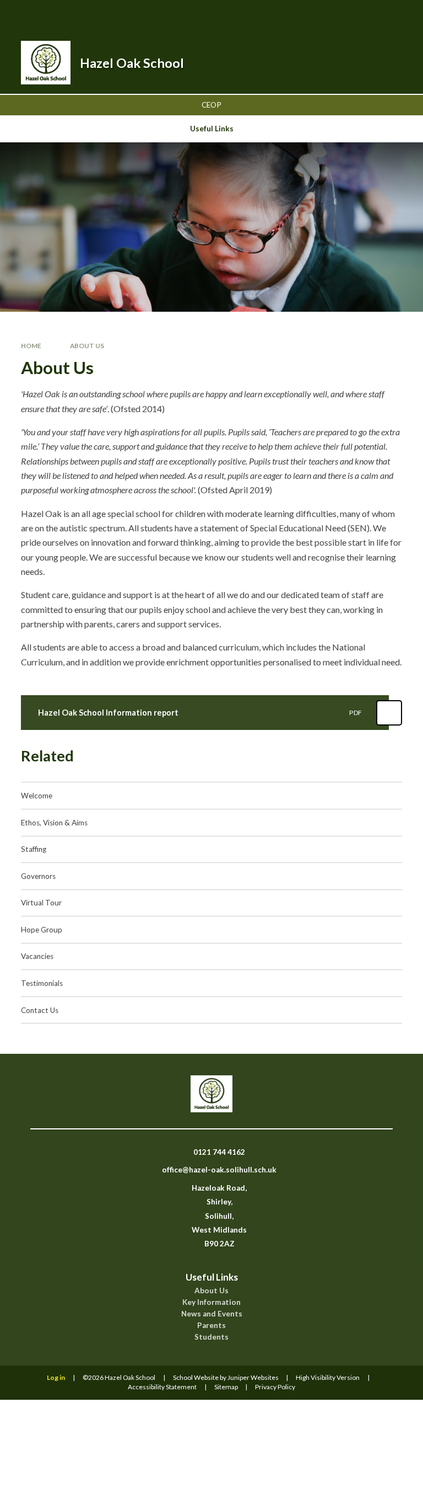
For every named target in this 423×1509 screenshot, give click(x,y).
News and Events (211, 1313)
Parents (211, 1325)
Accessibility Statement (162, 1387)
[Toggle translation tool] (370, 16)
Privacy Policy (275, 1387)
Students (211, 1336)
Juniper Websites (253, 1377)
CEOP (211, 104)
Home (31, 346)
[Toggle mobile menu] (399, 15)
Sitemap (226, 1387)
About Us (87, 346)
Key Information (211, 1302)
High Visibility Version (328, 1377)
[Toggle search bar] (342, 16)
